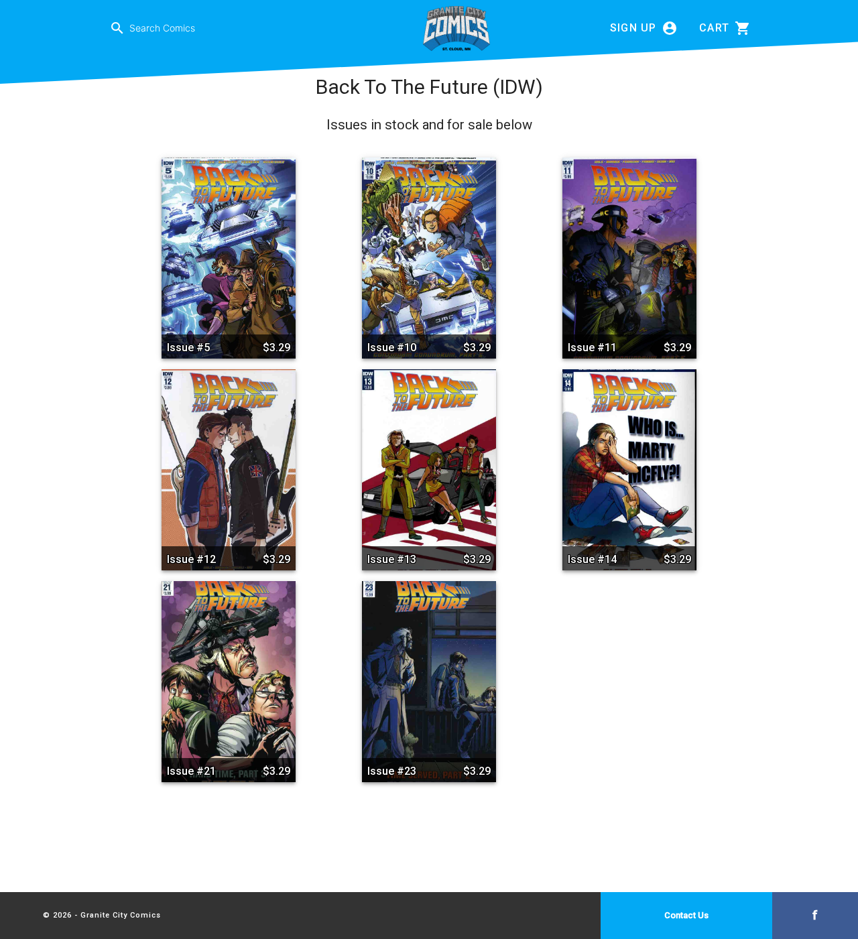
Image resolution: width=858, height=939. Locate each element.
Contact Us (686, 915)
